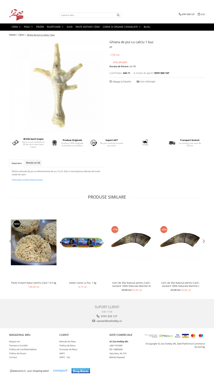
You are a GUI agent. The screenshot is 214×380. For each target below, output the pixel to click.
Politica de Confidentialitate (23, 349)
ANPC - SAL (64, 357)
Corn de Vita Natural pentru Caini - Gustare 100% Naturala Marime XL (131, 284)
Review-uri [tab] (33, 162)
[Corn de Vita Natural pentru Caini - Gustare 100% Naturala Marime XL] (131, 242)
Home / (13, 34)
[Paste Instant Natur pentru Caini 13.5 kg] (34, 242)
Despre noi (14, 341)
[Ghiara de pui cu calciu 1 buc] (56, 86)
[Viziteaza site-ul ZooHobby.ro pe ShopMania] (80, 370)
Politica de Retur (67, 345)
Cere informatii (147, 81)
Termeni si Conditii (18, 345)
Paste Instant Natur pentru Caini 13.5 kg (33, 282)
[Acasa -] (26, 15)
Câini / (22, 34)
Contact (13, 357)
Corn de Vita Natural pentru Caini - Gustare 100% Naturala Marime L (180, 284)
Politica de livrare (17, 353)
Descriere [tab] (17, 163)
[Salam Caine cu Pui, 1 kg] (82, 242)
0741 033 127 (108, 316)
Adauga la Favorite (121, 81)
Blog (147, 26)
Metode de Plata (67, 341)
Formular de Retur (68, 349)
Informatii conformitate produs (27, 179)
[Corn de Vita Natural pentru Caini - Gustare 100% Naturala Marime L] (180, 242)
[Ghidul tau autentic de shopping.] (60, 370)
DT (111, 47)
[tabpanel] (56, 86)
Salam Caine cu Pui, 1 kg (82, 282)
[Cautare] (118, 15)
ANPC (62, 353)
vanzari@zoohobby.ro (109, 321)
